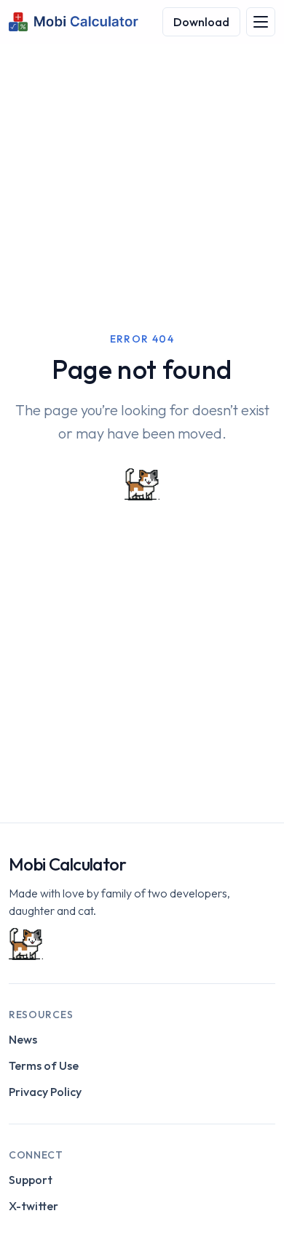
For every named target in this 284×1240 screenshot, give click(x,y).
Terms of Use (44, 1065)
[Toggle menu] (260, 21)
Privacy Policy (45, 1091)
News (23, 1039)
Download (201, 22)
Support (30, 1179)
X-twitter (33, 1206)
